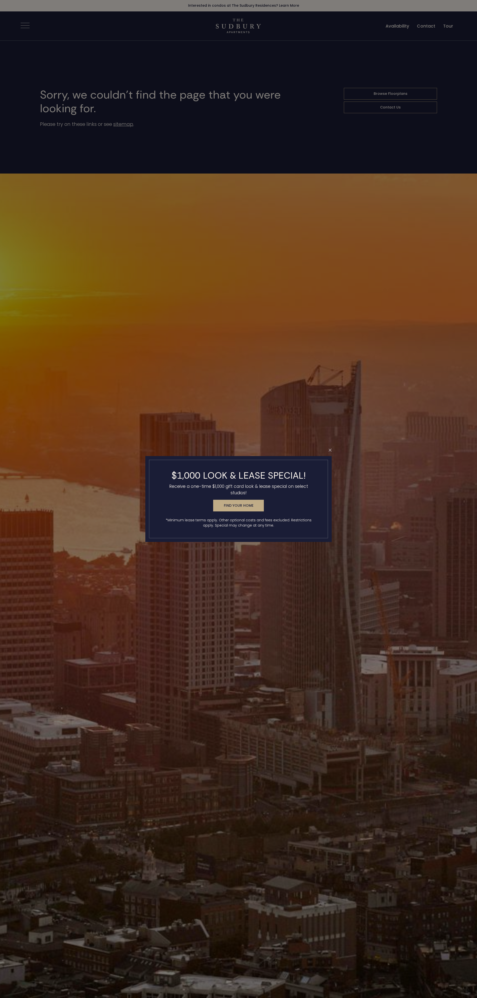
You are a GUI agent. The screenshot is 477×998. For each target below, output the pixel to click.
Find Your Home (238, 505)
